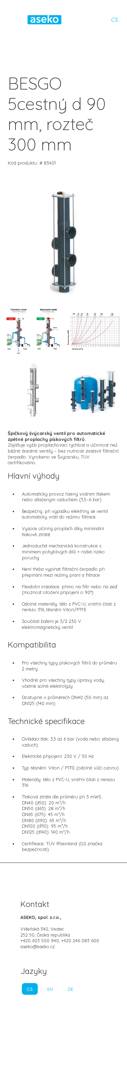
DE (70, 989)
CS (114, 19)
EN (50, 989)
